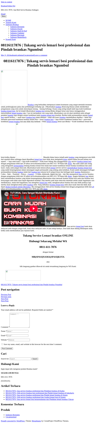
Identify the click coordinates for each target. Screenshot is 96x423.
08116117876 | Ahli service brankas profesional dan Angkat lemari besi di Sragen (36, 397)
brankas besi (40, 111)
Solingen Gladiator (17, 33)
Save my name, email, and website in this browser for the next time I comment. (33, 344)
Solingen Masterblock (18, 37)
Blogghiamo (36, 421)
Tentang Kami (11, 22)
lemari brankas (17, 113)
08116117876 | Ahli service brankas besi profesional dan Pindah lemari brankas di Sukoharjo (40, 393)
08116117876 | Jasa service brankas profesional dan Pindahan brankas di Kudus (35, 391)
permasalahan (19, 166)
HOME (8, 20)
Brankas (31, 105)
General (30, 174)
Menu (4, 16)
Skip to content (6, 2)
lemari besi (38, 159)
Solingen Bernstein (17, 27)
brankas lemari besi (8, 111)
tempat (52, 168)
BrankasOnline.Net (8, 6)
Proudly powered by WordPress (13, 421)
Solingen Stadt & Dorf (18, 31)
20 (93, 187)
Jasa (69, 161)
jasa (86, 176)
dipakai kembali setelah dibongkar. (18, 187)
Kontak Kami (11, 39)
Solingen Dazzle (16, 29)
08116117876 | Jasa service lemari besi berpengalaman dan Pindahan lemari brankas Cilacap (40, 399)
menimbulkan (72, 168)
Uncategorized (28, 55)
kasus (65, 159)
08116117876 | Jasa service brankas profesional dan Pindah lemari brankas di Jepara (37, 395)
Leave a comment (40, 55)
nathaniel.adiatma (16, 55)
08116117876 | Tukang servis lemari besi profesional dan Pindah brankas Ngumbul (31, 285)
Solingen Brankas (12, 25)
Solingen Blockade (17, 35)
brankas (58, 107)
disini (70, 164)
